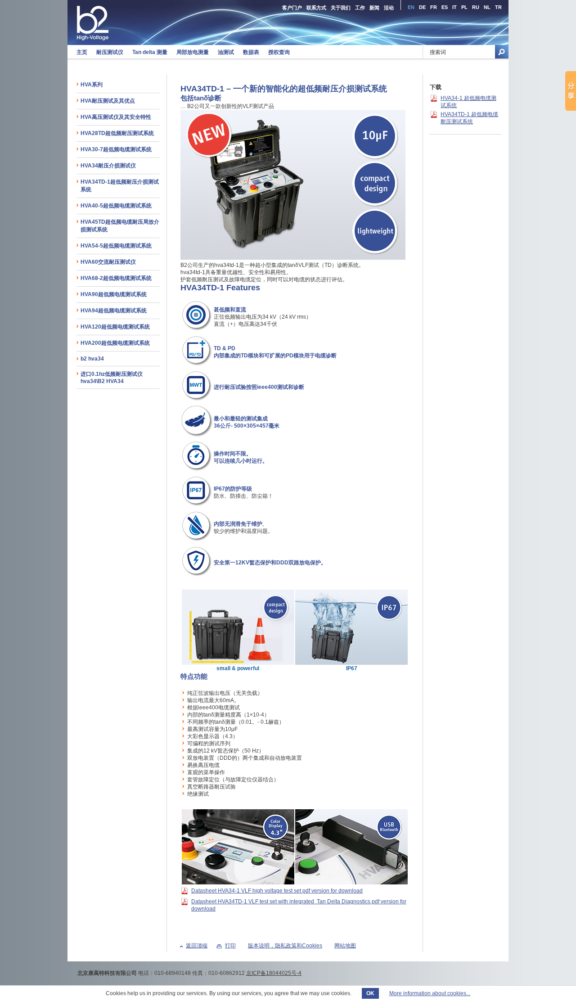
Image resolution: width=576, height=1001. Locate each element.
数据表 (251, 52)
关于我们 (341, 7)
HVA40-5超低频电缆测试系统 (116, 206)
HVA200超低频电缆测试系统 (115, 343)
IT (454, 7)
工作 (360, 7)
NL (487, 7)
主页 (81, 52)
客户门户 (292, 7)
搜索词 (438, 52)
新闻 (374, 7)
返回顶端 (196, 945)
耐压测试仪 (109, 52)
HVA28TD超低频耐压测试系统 (117, 133)
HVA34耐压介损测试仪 (108, 165)
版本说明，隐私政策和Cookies (285, 945)
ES (444, 7)
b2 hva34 (92, 359)
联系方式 (316, 7)
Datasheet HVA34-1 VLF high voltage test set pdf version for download (277, 891)
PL (464, 7)
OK (370, 993)
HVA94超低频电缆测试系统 (114, 310)
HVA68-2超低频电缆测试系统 (116, 278)
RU (475, 7)
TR (498, 7)
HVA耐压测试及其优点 (108, 101)
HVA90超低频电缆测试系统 (114, 294)
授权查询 (279, 52)
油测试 (226, 52)
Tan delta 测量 (149, 52)
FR (433, 7)
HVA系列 (92, 84)
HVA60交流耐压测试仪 (108, 262)
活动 (389, 7)
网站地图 (345, 945)
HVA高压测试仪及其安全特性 (116, 117)
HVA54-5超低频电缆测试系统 (116, 246)
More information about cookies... (429, 993)
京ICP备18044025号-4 (274, 973)
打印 (230, 945)
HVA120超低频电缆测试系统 (115, 327)
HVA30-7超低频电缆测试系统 (116, 149)
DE (422, 7)
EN (411, 7)
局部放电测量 (192, 52)
